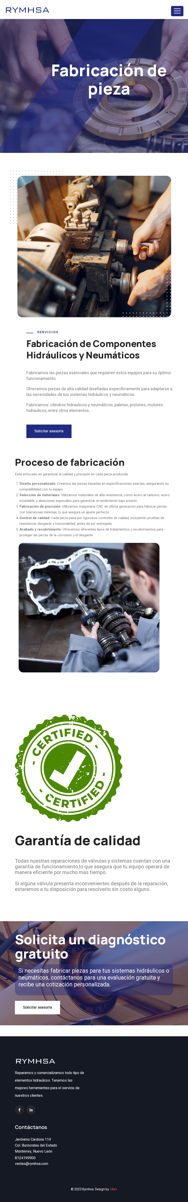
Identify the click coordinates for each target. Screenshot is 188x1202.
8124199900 (25, 1158)
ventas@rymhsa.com (31, 1164)
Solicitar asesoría (49, 431)
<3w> (113, 1189)
